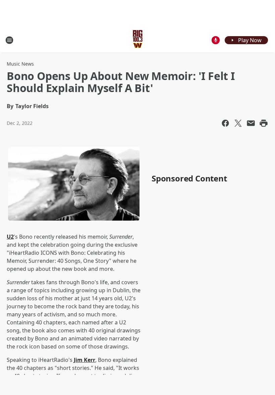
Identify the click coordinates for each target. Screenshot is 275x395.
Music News (20, 64)
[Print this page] (263, 123)
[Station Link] (137, 40)
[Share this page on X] (238, 123)
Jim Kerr (84, 360)
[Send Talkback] (216, 40)
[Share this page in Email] (251, 123)
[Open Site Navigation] (9, 40)
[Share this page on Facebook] (225, 123)
